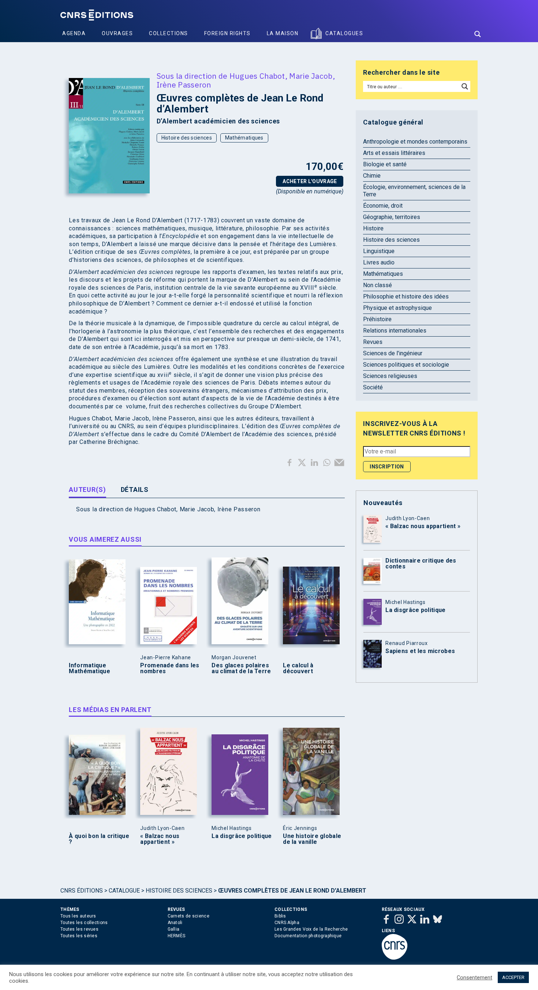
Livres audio (379, 262)
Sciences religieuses (390, 375)
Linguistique (379, 251)
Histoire (373, 228)
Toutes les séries (78, 935)
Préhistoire (377, 319)
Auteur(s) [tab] (87, 489)
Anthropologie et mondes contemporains (415, 141)
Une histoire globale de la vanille (312, 839)
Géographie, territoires (391, 217)
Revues (372, 341)
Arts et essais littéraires (394, 152)
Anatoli (175, 922)
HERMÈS (177, 935)
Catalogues (344, 33)
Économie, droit (383, 205)
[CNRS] (394, 958)
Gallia (174, 929)
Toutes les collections (84, 922)
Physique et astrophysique (397, 307)
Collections (168, 33)
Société (373, 387)
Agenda (74, 33)
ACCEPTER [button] (513, 977)
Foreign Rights (227, 33)
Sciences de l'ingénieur (392, 353)
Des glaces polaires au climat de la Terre (241, 668)
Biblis (280, 916)
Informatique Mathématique (89, 668)
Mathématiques (244, 138)
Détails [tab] (135, 489)
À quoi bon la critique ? (99, 839)
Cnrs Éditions (81, 890)
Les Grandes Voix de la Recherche (311, 929)
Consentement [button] (474, 977)
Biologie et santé (385, 164)
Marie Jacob (310, 76)
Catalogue (124, 890)
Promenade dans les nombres (169, 668)
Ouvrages (117, 33)
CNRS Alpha (286, 922)
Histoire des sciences (186, 138)
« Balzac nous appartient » (159, 839)
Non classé (377, 285)
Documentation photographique (307, 935)
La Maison (283, 33)
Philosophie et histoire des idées (406, 296)
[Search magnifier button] (477, 34)
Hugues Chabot (257, 76)
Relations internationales (394, 330)
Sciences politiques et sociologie (406, 364)
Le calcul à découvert (298, 668)
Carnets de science (188, 916)
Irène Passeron (184, 84)
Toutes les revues (79, 929)
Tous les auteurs (78, 916)
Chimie (372, 175)
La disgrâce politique (242, 836)
